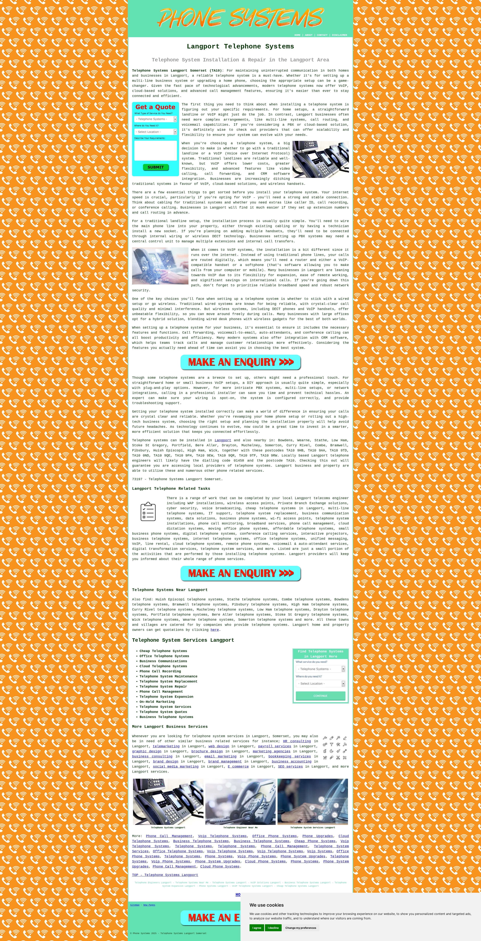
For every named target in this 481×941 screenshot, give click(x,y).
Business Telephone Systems (201, 841)
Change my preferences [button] (300, 927)
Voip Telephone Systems (222, 836)
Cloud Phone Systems (265, 861)
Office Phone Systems (274, 836)
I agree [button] (257, 927)
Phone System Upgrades (303, 856)
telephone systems (275, 620)
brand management (225, 761)
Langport (223, 440)
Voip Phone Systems (256, 856)
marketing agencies (271, 751)
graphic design (146, 751)
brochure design (207, 751)
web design (219, 746)
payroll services (274, 746)
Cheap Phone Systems (315, 841)
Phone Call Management (169, 836)
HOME (297, 35)
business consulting (152, 756)
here (215, 630)
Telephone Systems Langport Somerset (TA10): (178, 71)
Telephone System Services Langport (183, 640)
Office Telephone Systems (178, 851)
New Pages (149, 905)
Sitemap (134, 905)
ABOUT (308, 35)
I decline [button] (273, 927)
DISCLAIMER (339, 35)
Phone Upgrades (318, 836)
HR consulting (297, 741)
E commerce (238, 767)
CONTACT (322, 35)
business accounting (292, 761)
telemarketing (166, 746)
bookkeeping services (289, 756)
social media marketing (176, 767)
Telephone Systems (193, 846)
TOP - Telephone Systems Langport (165, 875)
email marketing (220, 756)
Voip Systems (319, 851)
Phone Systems (219, 856)
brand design (165, 761)
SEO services (290, 767)
